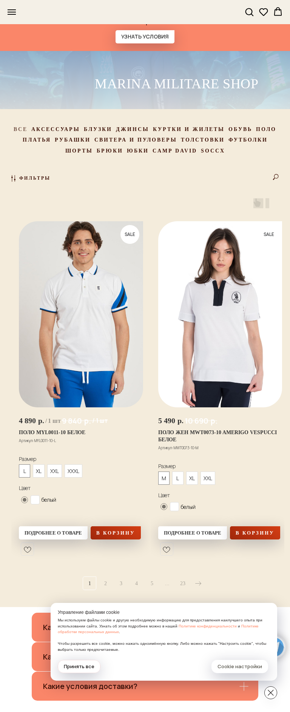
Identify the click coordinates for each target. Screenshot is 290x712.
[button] (249, 11)
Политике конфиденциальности (208, 626)
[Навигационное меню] (12, 12)
